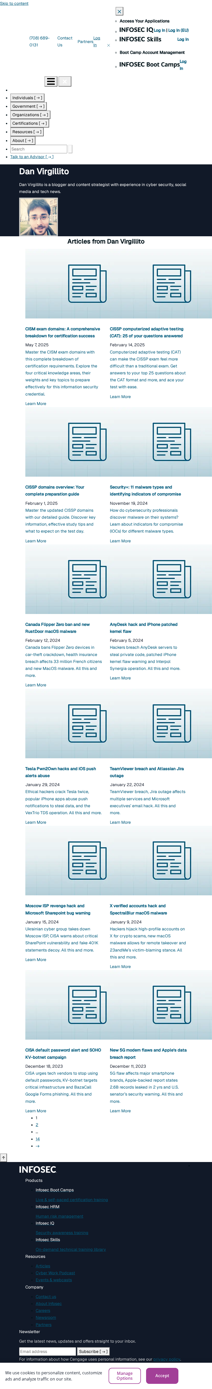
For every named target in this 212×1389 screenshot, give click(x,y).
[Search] (70, 149)
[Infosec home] (22, 81)
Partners (85, 41)
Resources (27, 131)
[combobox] (38, 149)
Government (28, 106)
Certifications (29, 123)
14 (38, 1139)
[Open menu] (50, 81)
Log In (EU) (178, 30)
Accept (162, 1375)
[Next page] (38, 1146)
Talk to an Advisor (32, 156)
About (22, 140)
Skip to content (14, 3)
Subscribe (93, 1351)
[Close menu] (64, 81)
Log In (160, 30)
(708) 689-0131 (39, 41)
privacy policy (166, 1359)
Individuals (27, 97)
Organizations (30, 114)
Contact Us (64, 41)
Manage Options (125, 1375)
